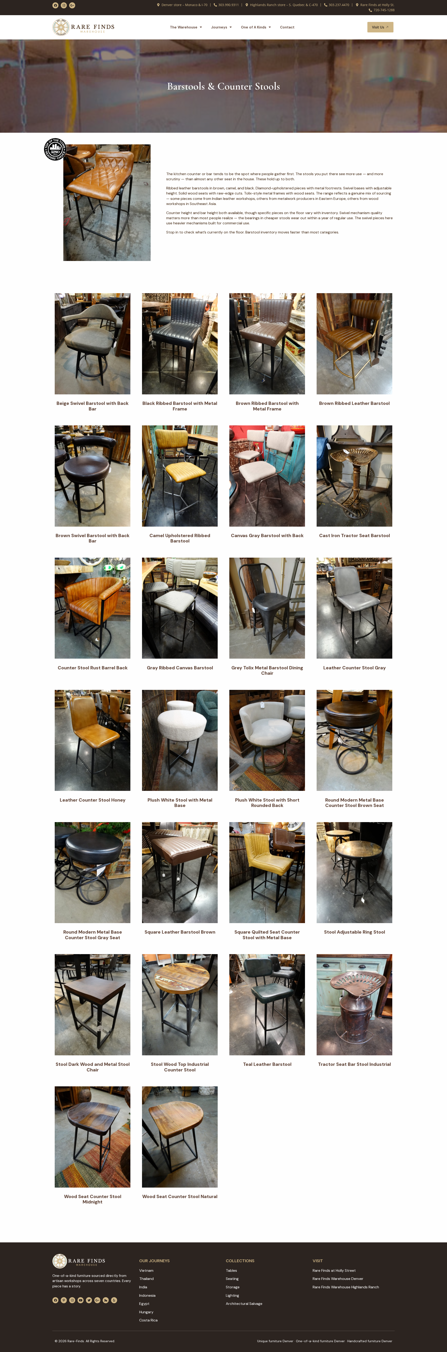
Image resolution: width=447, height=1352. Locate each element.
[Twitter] (89, 1300)
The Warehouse (183, 27)
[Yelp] (114, 1300)
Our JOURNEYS (154, 1261)
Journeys (219, 27)
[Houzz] (106, 1300)
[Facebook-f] (55, 5)
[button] (358, 27)
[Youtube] (81, 1300)
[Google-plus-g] (72, 5)
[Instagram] (64, 5)
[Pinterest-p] (64, 1300)
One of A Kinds (253, 27)
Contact (287, 27)
